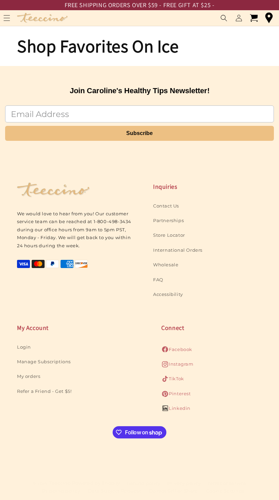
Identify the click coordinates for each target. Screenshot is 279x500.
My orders (28, 376)
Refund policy (144, 483)
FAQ (158, 279)
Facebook (176, 351)
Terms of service (227, 483)
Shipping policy (61, 491)
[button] (223, 18)
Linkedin (176, 410)
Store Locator (169, 235)
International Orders (177, 250)
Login (24, 347)
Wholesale (165, 264)
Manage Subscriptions (44, 361)
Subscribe (139, 133)
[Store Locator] (268, 18)
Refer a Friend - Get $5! (44, 391)
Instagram (177, 365)
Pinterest (176, 395)
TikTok (172, 380)
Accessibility (168, 294)
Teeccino (60, 483)
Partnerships (168, 220)
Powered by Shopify (96, 483)
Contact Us (166, 206)
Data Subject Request (114, 491)
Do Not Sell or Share (173, 491)
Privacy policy (184, 483)
